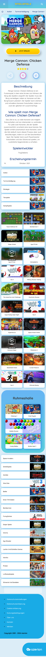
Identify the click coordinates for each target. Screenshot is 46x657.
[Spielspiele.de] (2, 11)
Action (9, 12)
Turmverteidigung (22, 12)
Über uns (10, 617)
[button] (42, 4)
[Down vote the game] (23, 75)
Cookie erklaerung (14, 608)
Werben (10, 626)
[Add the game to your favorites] (40, 19)
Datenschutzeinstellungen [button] (17, 599)
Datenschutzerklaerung (16, 604)
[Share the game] (10, 75)
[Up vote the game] (36, 75)
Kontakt (10, 622)
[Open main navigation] (4, 4)
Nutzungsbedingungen (15, 613)
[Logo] (23, 4)
